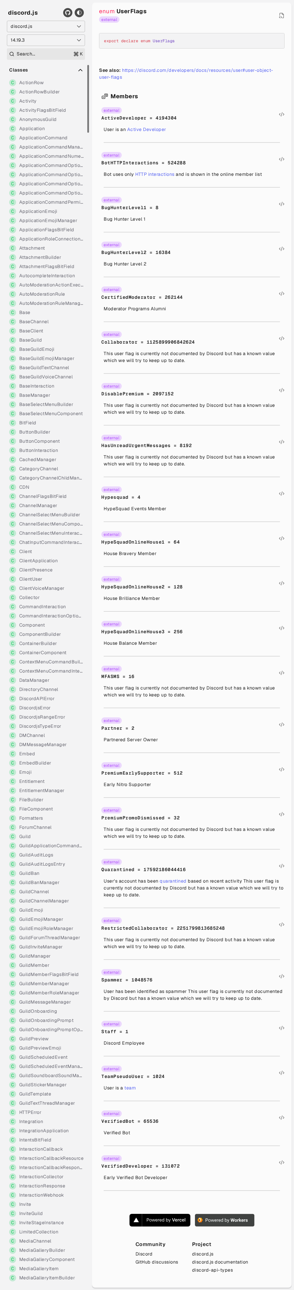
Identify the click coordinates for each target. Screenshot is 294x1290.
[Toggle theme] (79, 12)
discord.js (23, 12)
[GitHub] (67, 12)
